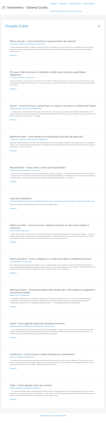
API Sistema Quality (89, 3)
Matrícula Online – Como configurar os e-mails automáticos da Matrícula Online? (50, 259)
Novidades (54, 3)
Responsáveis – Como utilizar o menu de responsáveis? (38, 167)
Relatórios (22, 77)
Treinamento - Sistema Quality (27, 7)
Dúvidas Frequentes (75, 3)
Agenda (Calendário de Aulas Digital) (20, 326)
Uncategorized (20, 357)
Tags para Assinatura (21, 198)
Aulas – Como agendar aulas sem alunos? (31, 385)
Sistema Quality (44, 415)
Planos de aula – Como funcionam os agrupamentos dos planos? (43, 41)
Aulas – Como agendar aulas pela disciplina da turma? (37, 323)
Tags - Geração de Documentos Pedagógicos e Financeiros (67, 201)
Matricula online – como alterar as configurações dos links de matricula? (46, 136)
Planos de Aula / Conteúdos (27, 44)
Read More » (13, 55)
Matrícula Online (27, 108)
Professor (13, 357)
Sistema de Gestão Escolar (58, 415)
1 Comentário (14, 44)
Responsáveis (26, 170)
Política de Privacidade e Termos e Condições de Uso (66, 11)
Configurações (23, 139)
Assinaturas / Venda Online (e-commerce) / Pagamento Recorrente (29, 201)
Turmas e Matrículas (38, 326)
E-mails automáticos (16, 261)
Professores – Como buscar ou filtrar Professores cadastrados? (42, 354)
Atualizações (63, 3)
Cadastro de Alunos (15, 108)
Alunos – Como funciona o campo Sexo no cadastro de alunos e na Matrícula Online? (53, 105)
